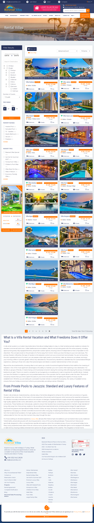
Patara (50, 502)
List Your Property (9, 482)
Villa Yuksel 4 (74, 475)
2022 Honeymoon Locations (50, 449)
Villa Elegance (74, 477)
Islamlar (50, 499)
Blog (5, 492)
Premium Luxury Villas (32, 480)
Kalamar (50, 482)
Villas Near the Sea (12, 169)
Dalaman (13, 79)
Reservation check (10, 477)
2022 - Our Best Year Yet (49, 447)
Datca (12, 82)
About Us (57, 15)
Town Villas (29, 494)
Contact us (66, 15)
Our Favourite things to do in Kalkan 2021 (54, 456)
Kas (49, 477)
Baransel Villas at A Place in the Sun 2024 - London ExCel (58, 442)
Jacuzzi (9, 136)
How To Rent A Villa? (10, 480)
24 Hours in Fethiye (47, 459)
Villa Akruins (73, 492)
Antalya (10, 66)
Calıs (49, 480)
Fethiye (13, 70)
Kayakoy (51, 485)
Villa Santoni (74, 489)
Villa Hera (73, 472)
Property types (24, 15)
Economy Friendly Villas (11, 175)
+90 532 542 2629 (70, 5)
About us (7, 470)
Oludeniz (51, 492)
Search (11, 118)
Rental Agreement (9, 487)
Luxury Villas (29, 482)
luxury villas (34, 419)
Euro (89, 1)
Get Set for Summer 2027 (12, 158)
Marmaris (13, 86)
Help (72, 15)
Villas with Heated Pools (33, 485)
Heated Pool (10, 126)
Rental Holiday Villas (32, 475)
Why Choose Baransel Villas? (12, 472)
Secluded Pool (11, 129)
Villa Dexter (73, 497)
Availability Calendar (51, 82)
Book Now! (17, 230)
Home (6, 15)
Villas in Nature (11, 171)
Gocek (12, 73)
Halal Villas (45, 454)
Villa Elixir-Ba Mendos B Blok (7, 230)
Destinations (13, 15)
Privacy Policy (78, 511)
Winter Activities (46, 451)
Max (13, 106)
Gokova (13, 84)
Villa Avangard (74, 494)
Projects (7, 485)
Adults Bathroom (12, 134)
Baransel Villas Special (12, 153)
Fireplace (9, 139)
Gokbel (14, 89)
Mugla (10, 68)
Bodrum (13, 75)
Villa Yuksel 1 (74, 470)
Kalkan (50, 470)
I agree (47, 516)
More (5, 141)
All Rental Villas (36, 15)
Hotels (45, 15)
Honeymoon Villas (12, 162)
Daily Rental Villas (31, 472)
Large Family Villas (31, 497)
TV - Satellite (10, 131)
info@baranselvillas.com (13, 2)
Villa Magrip (73, 482)
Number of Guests (9, 94)
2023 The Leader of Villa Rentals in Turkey (54, 444)
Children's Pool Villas (11, 165)
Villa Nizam (73, 485)
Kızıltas (50, 487)
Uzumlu (50, 497)
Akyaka (12, 77)
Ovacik (50, 494)
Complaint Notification (11, 489)
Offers (51, 15)
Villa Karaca (73, 480)
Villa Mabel (73, 487)
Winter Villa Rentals (32, 470)
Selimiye (15, 91)
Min (4, 106)
